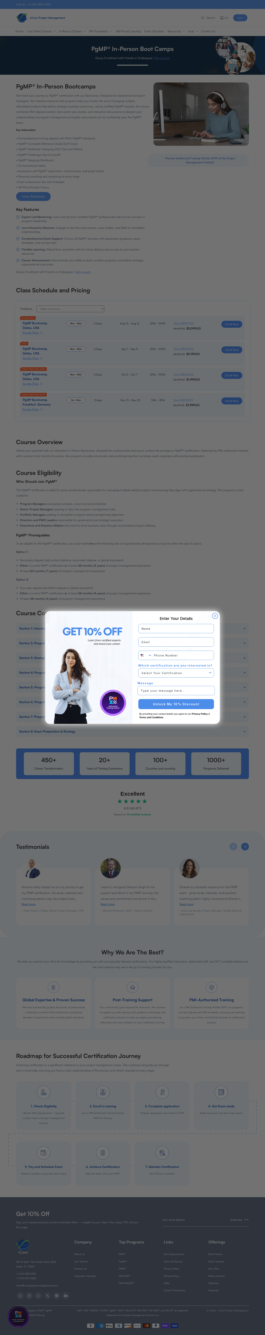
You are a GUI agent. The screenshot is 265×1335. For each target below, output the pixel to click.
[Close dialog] (215, 616)
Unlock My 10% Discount (176, 704)
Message (145, 683)
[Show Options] (210, 672)
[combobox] (145, 655)
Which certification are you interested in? (175, 665)
